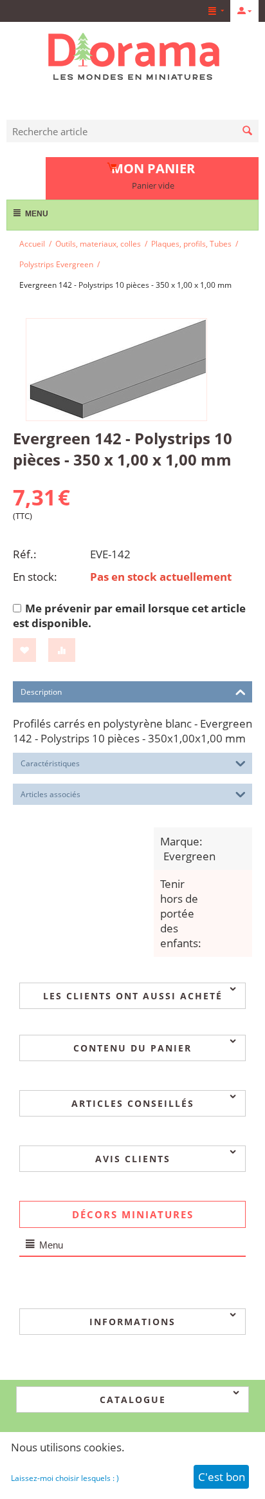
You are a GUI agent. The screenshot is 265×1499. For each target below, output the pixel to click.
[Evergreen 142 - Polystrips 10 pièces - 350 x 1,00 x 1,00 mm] (116, 369)
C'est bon (221, 1476)
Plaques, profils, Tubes (191, 243)
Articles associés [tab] (50, 794)
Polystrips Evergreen (56, 264)
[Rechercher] (247, 131)
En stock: (35, 576)
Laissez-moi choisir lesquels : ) (65, 1478)
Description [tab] (41, 691)
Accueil (32, 243)
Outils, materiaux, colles (98, 243)
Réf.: (25, 554)
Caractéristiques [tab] (50, 763)
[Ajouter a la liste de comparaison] (61, 650)
